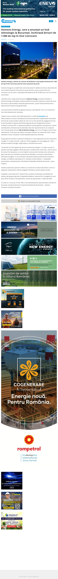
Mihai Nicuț (3, 39)
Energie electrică (5, 26)
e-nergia (25, 576)
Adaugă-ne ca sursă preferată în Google (30, 201)
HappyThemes (35, 576)
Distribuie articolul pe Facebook (30, 196)
